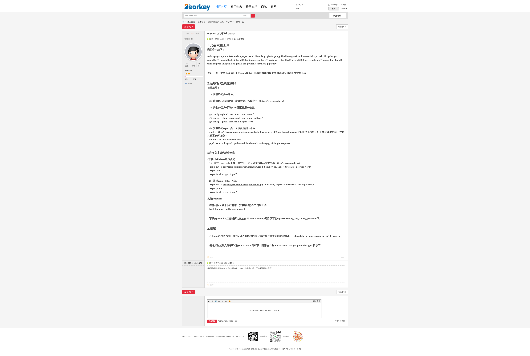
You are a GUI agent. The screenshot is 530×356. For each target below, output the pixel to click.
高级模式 (316, 301)
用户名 (298, 5)
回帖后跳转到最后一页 (228, 321)
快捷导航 (337, 15)
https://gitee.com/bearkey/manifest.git (243, 184)
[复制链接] (231, 34)
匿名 (193, 263)
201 (199, 63)
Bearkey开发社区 (183, 22)
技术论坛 (201, 22)
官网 (273, 6)
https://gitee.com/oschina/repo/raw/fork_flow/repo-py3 (246, 132)
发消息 (190, 83)
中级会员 (188, 70)
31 (187, 63)
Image (215, 301)
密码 (297, 9)
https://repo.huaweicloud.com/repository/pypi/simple (252, 143)
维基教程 (251, 6)
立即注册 (344, 9)
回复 (212, 257)
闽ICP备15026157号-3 (291, 349)
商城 (264, 6)
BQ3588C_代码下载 (235, 22)
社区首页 (221, 6)
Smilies (229, 301)
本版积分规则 (340, 321)
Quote (222, 301)
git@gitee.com (230, 166)
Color (212, 301)
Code (226, 301)
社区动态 (236, 6)
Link (219, 301)
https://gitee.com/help (271, 101)
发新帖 (187, 27)
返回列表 (342, 27)
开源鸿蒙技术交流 (216, 22)
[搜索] (253, 16)
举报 (342, 257)
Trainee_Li (188, 39)
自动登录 (334, 5)
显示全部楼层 (239, 39)
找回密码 (344, 5)
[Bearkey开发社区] (197, 7)
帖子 (244, 16)
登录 (269, 311)
